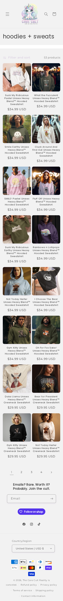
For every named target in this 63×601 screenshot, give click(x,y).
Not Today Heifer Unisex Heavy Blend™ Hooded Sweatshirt (17, 302)
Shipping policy (45, 590)
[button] (7, 14)
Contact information (33, 596)
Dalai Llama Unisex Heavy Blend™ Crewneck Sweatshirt (17, 399)
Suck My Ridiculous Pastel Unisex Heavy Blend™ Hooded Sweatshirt (17, 100)
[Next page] (51, 472)
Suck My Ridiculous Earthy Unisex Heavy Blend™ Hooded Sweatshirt (17, 252)
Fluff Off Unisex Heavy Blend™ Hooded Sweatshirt (46, 201)
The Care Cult (31, 580)
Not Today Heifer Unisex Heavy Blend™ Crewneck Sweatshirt (46, 448)
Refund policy (29, 585)
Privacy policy (48, 585)
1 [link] (11, 472)
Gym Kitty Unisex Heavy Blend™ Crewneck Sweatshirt (17, 448)
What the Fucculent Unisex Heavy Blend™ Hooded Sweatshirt (46, 98)
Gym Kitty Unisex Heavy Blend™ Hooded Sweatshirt (17, 350)
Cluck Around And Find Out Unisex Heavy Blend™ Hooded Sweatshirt (46, 151)
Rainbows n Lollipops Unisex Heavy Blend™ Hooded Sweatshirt (46, 250)
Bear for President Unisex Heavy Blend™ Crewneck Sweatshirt (46, 399)
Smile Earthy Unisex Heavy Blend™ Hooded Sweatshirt (17, 150)
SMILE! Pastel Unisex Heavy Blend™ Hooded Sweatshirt (16, 201)
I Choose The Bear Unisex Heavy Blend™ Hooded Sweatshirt (46, 302)
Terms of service (22, 590)
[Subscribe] (52, 498)
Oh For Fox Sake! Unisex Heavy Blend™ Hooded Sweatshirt (46, 350)
